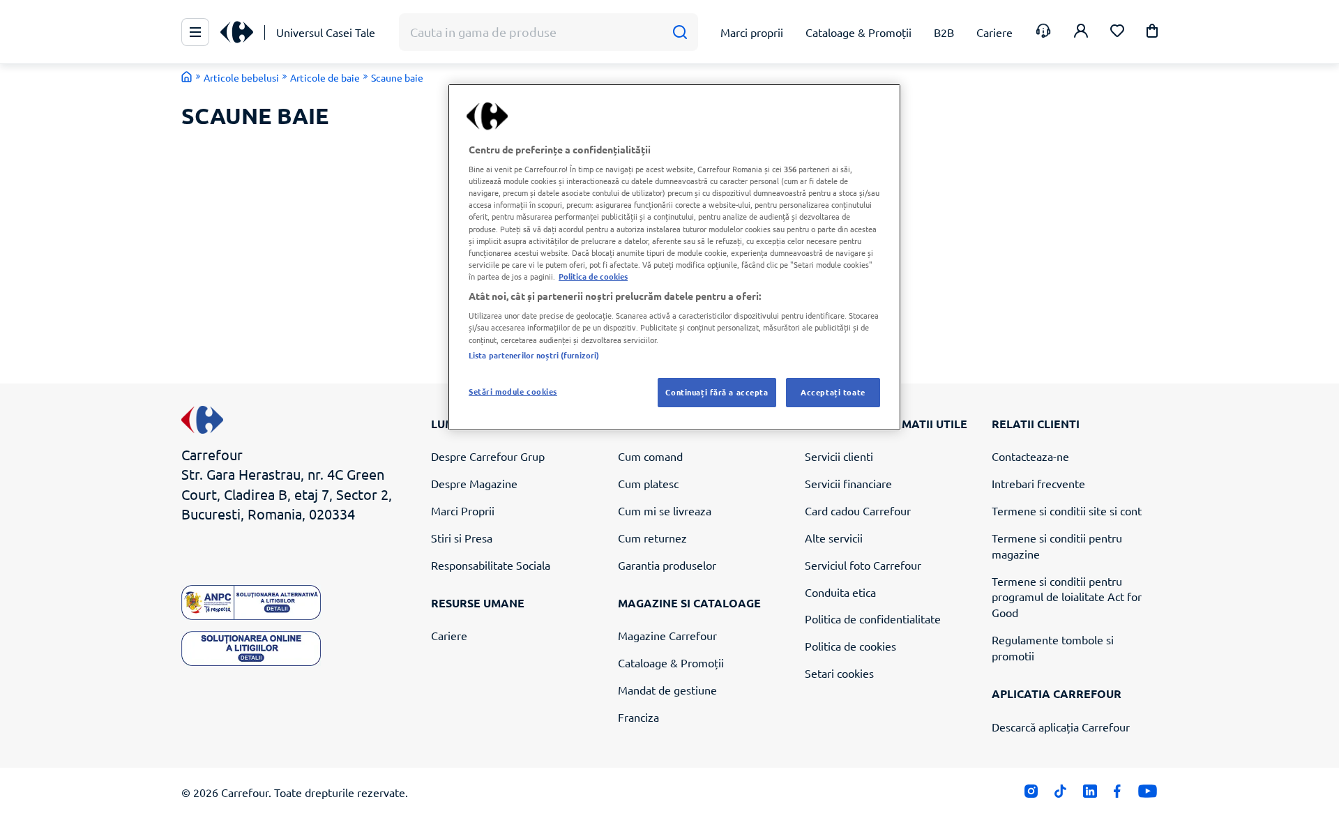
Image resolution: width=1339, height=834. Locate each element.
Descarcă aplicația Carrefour (1061, 727)
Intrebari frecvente (1038, 483)
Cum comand (650, 456)
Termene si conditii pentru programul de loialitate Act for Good (1067, 597)
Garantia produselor (667, 565)
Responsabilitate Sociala (490, 565)
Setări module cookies (513, 391)
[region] (674, 257)
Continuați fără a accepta (716, 391)
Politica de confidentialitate (873, 619)
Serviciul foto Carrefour (863, 565)
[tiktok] (1060, 794)
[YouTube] (1147, 794)
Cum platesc (648, 483)
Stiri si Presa (461, 538)
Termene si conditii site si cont (1067, 510)
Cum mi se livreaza (664, 510)
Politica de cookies (850, 646)
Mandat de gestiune (667, 690)
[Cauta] (679, 32)
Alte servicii (834, 538)
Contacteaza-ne (1030, 456)
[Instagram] (1031, 794)
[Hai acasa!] (186, 76)
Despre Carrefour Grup (488, 456)
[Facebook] (1117, 794)
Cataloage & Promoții (671, 662)
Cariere (449, 635)
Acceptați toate (833, 391)
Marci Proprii (462, 510)
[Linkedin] (1089, 794)
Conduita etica (840, 592)
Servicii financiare (848, 483)
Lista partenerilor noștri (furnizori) (534, 355)
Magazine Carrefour (667, 635)
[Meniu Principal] (195, 32)
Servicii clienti (839, 456)
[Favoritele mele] (1117, 32)
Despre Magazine (474, 483)
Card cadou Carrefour (858, 510)
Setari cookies (839, 673)
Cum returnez (652, 538)
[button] (1152, 33)
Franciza (638, 717)
